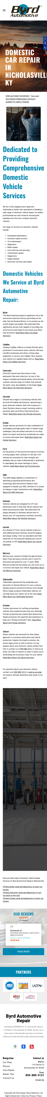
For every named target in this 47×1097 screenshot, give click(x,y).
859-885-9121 (26, 649)
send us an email (35, 672)
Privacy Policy (35, 1096)
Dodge (5, 423)
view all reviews (23, 951)
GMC (5, 475)
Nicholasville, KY (16, 930)
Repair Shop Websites (29, 1093)
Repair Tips (8, 1074)
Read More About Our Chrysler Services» (25, 414)
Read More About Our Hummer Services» (19, 518)
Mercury (6, 553)
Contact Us (8, 1078)
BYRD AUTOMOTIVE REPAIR (17, 96)
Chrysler (6, 397)
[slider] (23, 917)
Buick (5, 312)
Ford (5, 449)
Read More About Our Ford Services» (25, 466)
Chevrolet (7, 370)
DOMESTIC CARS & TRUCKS (17, 102)
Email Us (40, 1080)
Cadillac (6, 344)
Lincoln (6, 527)
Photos (6, 1066)
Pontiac (6, 605)
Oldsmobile (7, 579)
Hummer (6, 501)
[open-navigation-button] (4, 10)
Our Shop (7, 1062)
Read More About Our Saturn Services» (18, 658)
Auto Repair (8, 1070)
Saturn (6, 631)
